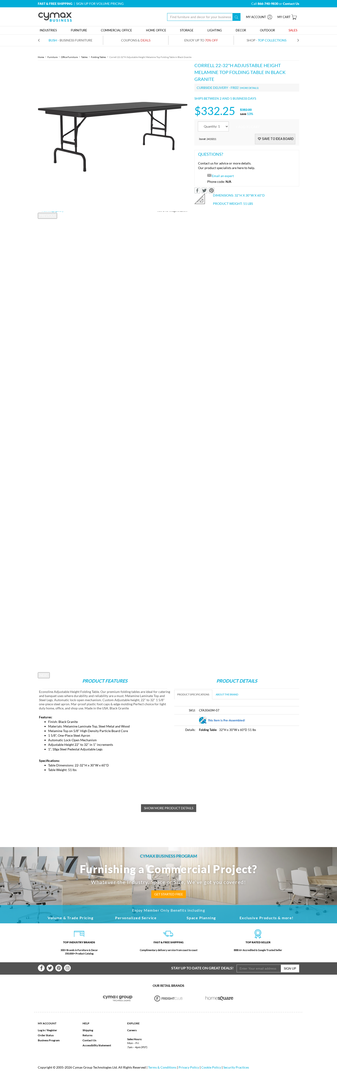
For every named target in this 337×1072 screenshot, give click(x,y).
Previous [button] (47, 216)
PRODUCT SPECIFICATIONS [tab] (193, 694)
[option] (113, 136)
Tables (84, 57)
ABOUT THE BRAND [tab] (227, 694)
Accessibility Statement (97, 1045)
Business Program (49, 1040)
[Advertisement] (212, 770)
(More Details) (249, 87)
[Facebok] (41, 968)
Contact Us (89, 1040)
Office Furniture (69, 57)
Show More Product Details (168, 808)
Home (41, 57)
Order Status (46, 1035)
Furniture (52, 57)
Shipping (88, 1030)
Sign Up (290, 968)
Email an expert (223, 176)
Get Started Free (168, 894)
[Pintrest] (58, 968)
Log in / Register (47, 1030)
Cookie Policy (211, 1067)
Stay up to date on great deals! (202, 968)
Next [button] (44, 675)
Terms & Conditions (162, 1067)
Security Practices (236, 1067)
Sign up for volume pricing (100, 3)
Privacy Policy (189, 1067)
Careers (132, 1030)
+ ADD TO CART (248, 127)
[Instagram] (67, 968)
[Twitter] (50, 968)
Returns (87, 1035)
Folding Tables (98, 57)
